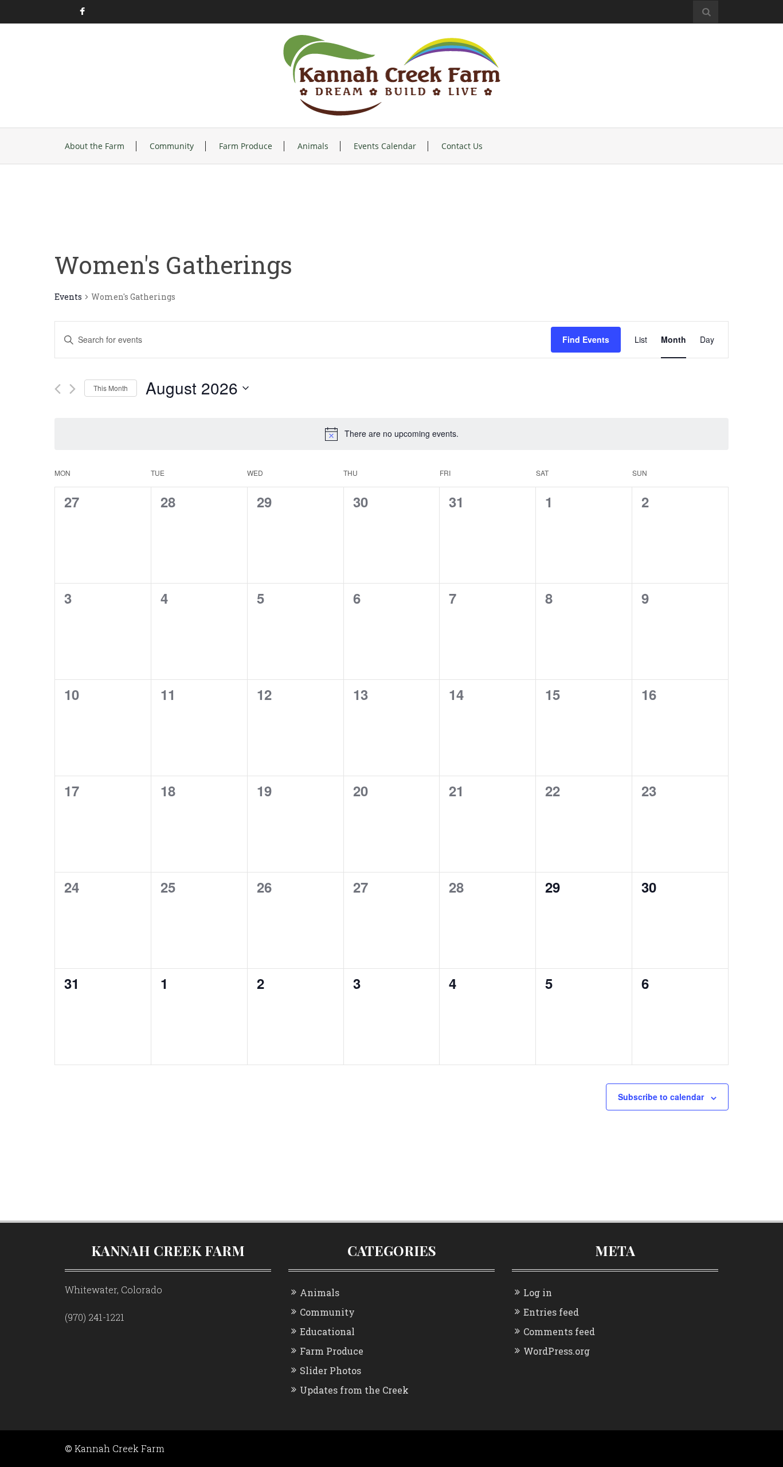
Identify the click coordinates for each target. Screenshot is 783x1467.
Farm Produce (245, 146)
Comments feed (559, 1331)
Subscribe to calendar (661, 1096)
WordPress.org (556, 1351)
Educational (327, 1331)
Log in (537, 1292)
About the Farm (94, 146)
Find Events (585, 339)
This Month (110, 388)
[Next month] (72, 389)
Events (68, 296)
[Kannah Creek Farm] (391, 74)
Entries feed (551, 1312)
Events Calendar (385, 146)
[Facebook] (81, 11)
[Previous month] (57, 389)
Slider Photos (330, 1370)
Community (172, 146)
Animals (312, 146)
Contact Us (462, 146)
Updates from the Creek (354, 1390)
